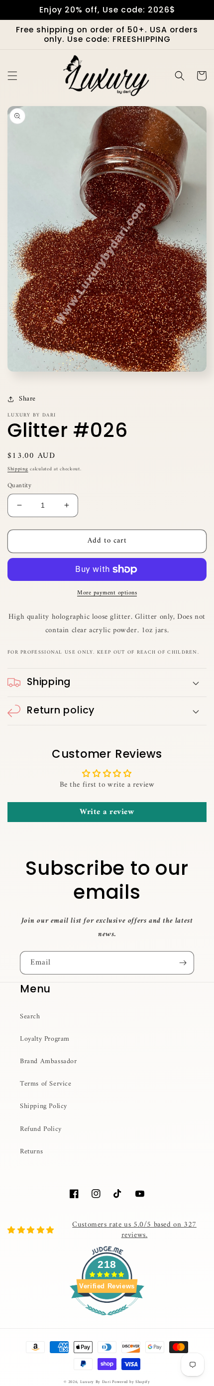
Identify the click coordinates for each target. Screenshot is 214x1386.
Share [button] (27, 399)
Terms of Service (46, 1084)
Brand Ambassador (48, 1061)
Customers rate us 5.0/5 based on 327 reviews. (134, 1230)
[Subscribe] (183, 962)
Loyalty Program (45, 1039)
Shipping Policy (43, 1106)
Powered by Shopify (131, 1382)
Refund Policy (41, 1129)
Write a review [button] (107, 812)
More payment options (107, 593)
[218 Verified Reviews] (107, 1321)
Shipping (17, 469)
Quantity (19, 486)
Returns (31, 1151)
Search (30, 1016)
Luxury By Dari (96, 1382)
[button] (12, 76)
